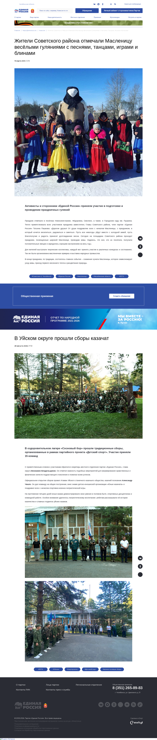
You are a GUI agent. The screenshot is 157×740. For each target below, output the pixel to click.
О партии (17, 17)
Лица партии (34, 17)
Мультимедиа (115, 17)
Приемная (97, 17)
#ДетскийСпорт (90, 669)
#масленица (82, 276)
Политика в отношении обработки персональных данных (36, 728)
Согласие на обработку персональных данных (32, 730)
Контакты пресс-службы (58, 690)
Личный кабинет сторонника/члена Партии (122, 11)
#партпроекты (72, 669)
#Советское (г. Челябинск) (41, 276)
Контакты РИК (23, 690)
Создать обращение (121, 296)
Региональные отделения (89, 685)
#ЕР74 (121, 276)
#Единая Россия (64, 276)
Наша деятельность (55, 17)
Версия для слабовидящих (132, 4)
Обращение (87, 11)
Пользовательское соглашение (26, 724)
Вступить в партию (135, 17)
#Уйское (56, 669)
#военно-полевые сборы (112, 669)
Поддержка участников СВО (78, 23)
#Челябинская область (102, 276)
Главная (17, 30)
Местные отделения (78, 17)
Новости (42, 30)
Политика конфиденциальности (26, 726)
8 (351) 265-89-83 (127, 688)
